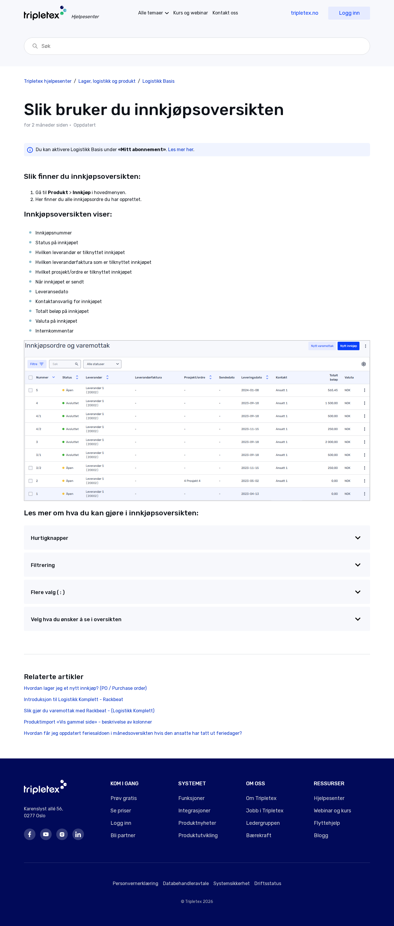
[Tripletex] (45, 792)
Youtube (46, 834)
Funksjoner (191, 798)
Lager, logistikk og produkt (107, 81)
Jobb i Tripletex (265, 810)
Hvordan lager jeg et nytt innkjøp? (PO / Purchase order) (85, 688)
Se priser (120, 810)
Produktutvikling (198, 835)
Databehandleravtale (186, 883)
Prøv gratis (123, 798)
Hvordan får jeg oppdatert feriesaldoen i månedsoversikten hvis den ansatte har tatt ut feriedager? (133, 733)
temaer (150, 13)
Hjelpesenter (329, 798)
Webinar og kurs (332, 810)
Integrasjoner (194, 810)
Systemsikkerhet (231, 883)
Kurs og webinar (190, 13)
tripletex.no (304, 13)
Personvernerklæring (135, 883)
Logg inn (349, 13)
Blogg (321, 835)
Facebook (29, 834)
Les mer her (180, 149)
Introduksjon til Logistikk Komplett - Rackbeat (73, 699)
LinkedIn (78, 834)
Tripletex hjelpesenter (48, 81)
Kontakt (225, 13)
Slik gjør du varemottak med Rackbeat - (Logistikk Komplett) (89, 710)
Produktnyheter (197, 823)
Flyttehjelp (327, 823)
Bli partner (122, 835)
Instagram (62, 834)
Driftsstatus (267, 883)
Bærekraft (258, 835)
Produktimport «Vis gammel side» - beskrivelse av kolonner (88, 722)
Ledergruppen (263, 823)
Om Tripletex (261, 798)
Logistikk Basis (158, 81)
